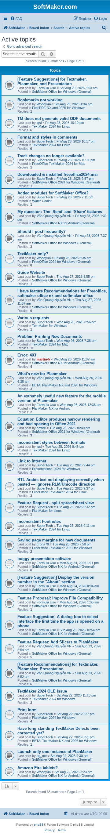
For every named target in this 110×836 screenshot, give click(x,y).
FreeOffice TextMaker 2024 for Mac (58, 163)
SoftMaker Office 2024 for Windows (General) (66, 182)
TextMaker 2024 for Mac (50, 344)
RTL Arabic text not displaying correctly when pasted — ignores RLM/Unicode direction (60, 482)
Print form (27, 710)
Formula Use (46, 88)
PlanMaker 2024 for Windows (53, 717)
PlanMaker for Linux (47, 510)
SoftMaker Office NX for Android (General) (63, 223)
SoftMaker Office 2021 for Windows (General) (66, 431)
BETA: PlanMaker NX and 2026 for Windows (64, 385)
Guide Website (31, 272)
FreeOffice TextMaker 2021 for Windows (62, 548)
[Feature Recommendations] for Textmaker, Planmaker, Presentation (57, 666)
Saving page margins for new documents (56, 540)
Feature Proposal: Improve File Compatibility (60, 598)
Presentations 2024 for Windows (56, 469)
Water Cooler (42, 201)
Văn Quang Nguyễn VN (54, 216)
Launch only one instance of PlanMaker (54, 751)
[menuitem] (16, 18)
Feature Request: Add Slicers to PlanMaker (57, 642)
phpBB (39, 824)
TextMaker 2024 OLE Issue (42, 691)
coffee (41, 428)
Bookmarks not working (40, 100)
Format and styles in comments (47, 137)
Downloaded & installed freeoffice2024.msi (57, 174)
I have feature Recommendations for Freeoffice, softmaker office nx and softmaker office (62, 293)
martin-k (43, 359)
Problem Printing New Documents (49, 336)
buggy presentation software (44, 558)
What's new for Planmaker (42, 373)
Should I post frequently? (41, 231)
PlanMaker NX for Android (51, 408)
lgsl (39, 123)
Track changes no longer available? (51, 156)
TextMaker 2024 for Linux (51, 126)
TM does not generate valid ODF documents (59, 118)
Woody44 (44, 104)
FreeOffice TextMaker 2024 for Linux (59, 492)
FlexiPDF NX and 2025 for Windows (58, 108)
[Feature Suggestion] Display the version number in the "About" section (55, 579)
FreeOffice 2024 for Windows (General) (61, 261)
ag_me (42, 756)
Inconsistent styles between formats (51, 442)
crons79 (43, 544)
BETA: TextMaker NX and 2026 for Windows (64, 741)
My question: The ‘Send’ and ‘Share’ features (59, 211)
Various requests (33, 318)
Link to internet (31, 461)
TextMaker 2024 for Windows (53, 699)
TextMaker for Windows (49, 326)
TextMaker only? (32, 254)
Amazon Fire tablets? (37, 767)
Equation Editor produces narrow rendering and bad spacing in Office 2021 (58, 421)
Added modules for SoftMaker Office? (53, 193)
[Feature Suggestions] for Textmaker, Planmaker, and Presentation (52, 81)
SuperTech (45, 141)
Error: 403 (26, 355)
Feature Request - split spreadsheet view (55, 503)
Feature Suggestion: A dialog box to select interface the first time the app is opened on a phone (60, 621)
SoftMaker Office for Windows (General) (62, 91)
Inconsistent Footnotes (39, 521)
